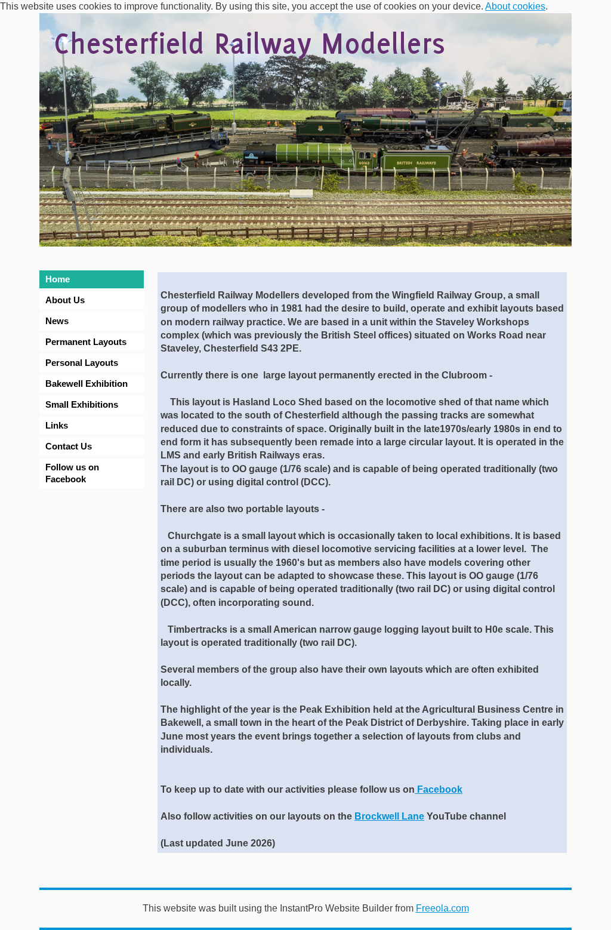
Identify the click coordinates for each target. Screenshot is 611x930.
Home (57, 279)
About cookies (515, 6)
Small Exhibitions (81, 404)
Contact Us (68, 446)
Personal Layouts (81, 363)
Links (56, 425)
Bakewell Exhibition (86, 383)
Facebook (438, 789)
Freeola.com (442, 908)
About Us (65, 300)
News (57, 321)
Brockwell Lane (389, 816)
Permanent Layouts (85, 342)
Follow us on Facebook (72, 473)
